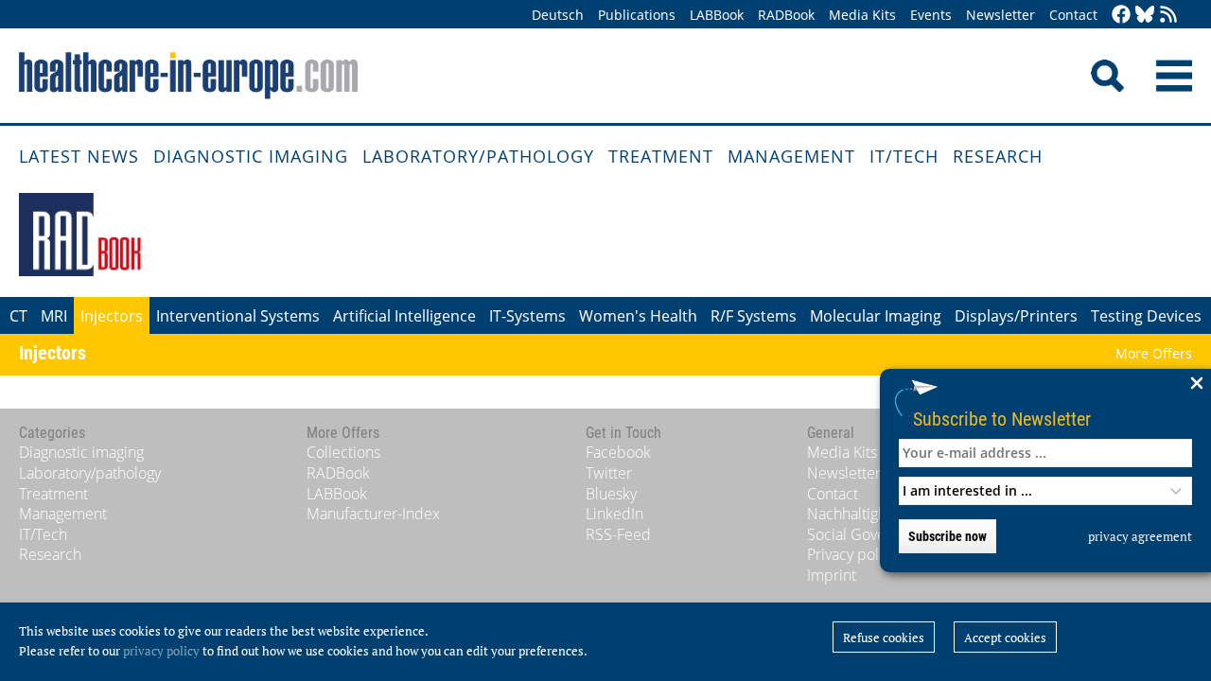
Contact (1073, 15)
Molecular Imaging (875, 316)
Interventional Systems (238, 316)
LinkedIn (614, 513)
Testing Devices (1146, 316)
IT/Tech (904, 156)
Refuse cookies (883, 637)
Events (931, 15)
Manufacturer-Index (373, 513)
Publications (637, 15)
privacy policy (161, 650)
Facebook (618, 452)
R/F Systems (754, 316)
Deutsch (558, 15)
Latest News (79, 156)
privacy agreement (1140, 536)
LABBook (717, 15)
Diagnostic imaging (250, 156)
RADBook (786, 15)
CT (18, 316)
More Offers (1153, 353)
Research (998, 156)
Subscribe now (947, 536)
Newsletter (1000, 15)
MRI (54, 316)
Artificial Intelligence (404, 316)
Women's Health (638, 316)
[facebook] (1121, 15)
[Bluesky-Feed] (1144, 15)
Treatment (660, 156)
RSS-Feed (618, 534)
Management (791, 156)
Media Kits (862, 15)
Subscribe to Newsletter (1002, 418)
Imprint (831, 575)
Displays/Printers (1016, 316)
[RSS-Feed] (1168, 15)
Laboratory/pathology (478, 156)
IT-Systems (527, 316)
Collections (343, 452)
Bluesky (611, 493)
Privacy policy (852, 554)
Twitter (609, 473)
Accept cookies (1005, 637)
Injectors (111, 316)
